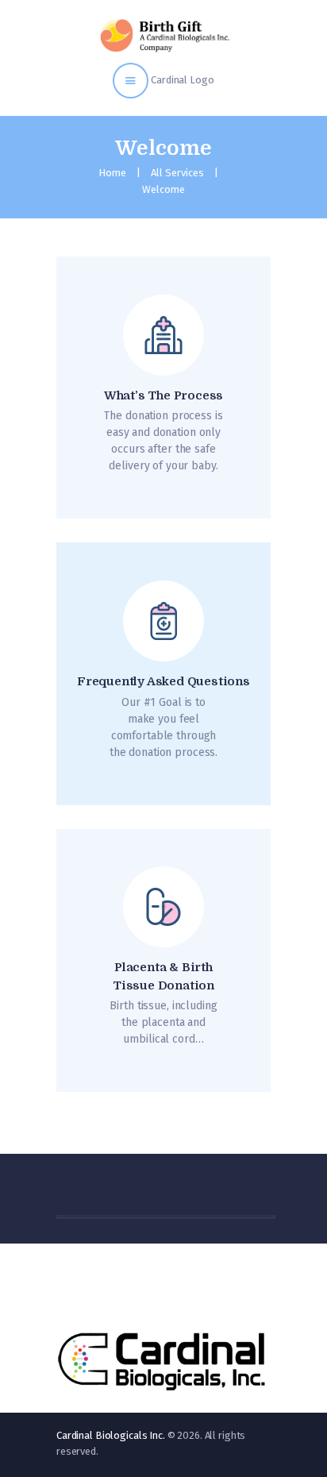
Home (112, 173)
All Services (177, 173)
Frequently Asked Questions (163, 681)
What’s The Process (163, 395)
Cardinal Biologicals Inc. (110, 1435)
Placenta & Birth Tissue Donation (163, 976)
